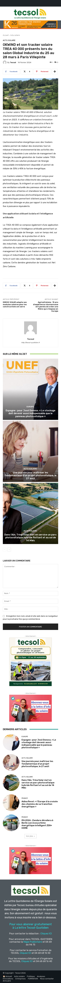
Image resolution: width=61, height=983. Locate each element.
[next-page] (9, 549)
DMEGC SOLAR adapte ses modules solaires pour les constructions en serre (15, 304)
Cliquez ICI (46, 933)
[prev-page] (4, 549)
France (25, 798)
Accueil (6, 35)
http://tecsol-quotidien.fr (30, 342)
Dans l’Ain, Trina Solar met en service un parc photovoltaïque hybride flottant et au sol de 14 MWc (30, 537)
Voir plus (29, 836)
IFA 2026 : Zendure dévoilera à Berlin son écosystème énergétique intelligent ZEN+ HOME (37, 824)
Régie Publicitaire (32, 941)
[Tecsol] (5, 62)
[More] (55, 71)
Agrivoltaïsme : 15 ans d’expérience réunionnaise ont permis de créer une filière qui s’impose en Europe (45, 306)
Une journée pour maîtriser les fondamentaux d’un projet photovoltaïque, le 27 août (30, 475)
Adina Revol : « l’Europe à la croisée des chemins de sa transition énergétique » (40, 804)
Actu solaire (15, 35)
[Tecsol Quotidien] (30, 13)
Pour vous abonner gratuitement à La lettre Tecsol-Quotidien (30, 925)
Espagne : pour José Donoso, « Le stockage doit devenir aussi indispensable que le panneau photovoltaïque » (30, 413)
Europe (30, 407)
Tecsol (13, 62)
